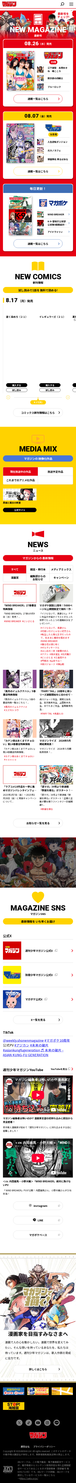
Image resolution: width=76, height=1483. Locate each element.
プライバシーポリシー (44, 1446)
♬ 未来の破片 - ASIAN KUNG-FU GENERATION (33, 1052)
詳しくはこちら (38, 1369)
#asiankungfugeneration (21, 1050)
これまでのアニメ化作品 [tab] (20, 480)
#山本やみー (56, 660)
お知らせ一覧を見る (38, 823)
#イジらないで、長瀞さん (53, 627)
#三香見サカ (60, 657)
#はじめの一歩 (48, 650)
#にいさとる (28, 621)
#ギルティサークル (50, 647)
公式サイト (19, 509)
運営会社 (25, 1446)
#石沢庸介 (66, 654)
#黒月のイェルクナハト (15, 706)
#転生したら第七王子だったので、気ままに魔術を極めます (56, 636)
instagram (40, 1206)
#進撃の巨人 (62, 650)
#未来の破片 (39, 1045)
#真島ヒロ (58, 713)
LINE (40, 1220)
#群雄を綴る (47, 808)
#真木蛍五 (55, 654)
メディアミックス (61, 569)
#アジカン (21, 1045)
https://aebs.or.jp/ (29, 1478)
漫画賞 (15, 577)
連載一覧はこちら (38, 99)
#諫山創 (60, 664)
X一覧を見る (38, 1020)
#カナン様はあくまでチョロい (19, 756)
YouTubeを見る (59, 1069)
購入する (16, 385)
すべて (14, 569)
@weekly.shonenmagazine (23, 1040)
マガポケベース (38, 1235)
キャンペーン (61, 577)
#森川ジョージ (48, 664)
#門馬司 (45, 660)
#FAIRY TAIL (46, 713)
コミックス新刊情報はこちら (38, 412)
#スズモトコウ (11, 710)
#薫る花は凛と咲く (50, 644)
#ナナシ (45, 654)
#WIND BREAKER (12, 621)
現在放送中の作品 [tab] (20, 472)
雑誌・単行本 (38, 569)
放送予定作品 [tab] (55, 472)
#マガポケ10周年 (57, 1040)
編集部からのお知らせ (38, 577)
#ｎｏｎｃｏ (10, 759)
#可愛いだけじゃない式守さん (56, 631)
